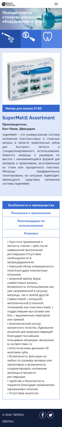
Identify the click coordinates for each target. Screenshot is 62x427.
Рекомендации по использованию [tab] (31, 223)
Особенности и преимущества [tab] (31, 205)
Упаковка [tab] (31, 233)
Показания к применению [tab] (31, 213)
